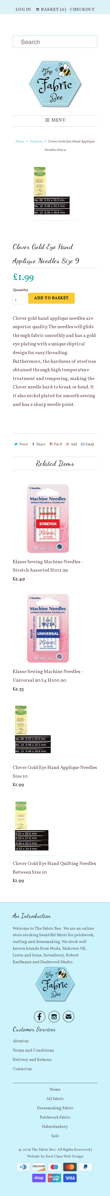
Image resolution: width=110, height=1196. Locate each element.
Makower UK (73, 948)
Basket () (53, 10)
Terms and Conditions (33, 1050)
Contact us (22, 1069)
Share (40, 444)
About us (21, 1041)
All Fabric (55, 1099)
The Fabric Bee (44, 1149)
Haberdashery (55, 1127)
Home (55, 1089)
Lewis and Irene (27, 955)
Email (89, 444)
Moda (55, 948)
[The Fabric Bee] (55, 65)
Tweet (23, 444)
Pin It (58, 444)
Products (36, 141)
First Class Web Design (64, 1156)
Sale (55, 1136)
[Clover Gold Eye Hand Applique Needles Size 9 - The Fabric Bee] (55, 192)
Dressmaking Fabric (55, 1108)
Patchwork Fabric (55, 1117)
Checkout (82, 10)
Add (74, 444)
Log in (23, 10)
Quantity (20, 290)
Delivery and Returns (32, 1060)
